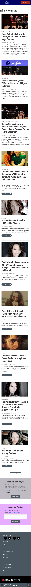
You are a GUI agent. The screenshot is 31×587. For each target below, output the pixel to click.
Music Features (5, 399)
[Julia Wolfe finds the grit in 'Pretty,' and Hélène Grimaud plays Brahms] (15, 21)
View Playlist (15, 496)
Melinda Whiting (5, 42)
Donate (26, 2)
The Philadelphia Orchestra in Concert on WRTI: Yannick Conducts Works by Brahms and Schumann (15, 175)
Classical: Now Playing (15, 482)
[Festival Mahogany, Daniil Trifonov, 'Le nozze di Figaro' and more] (15, 67)
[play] (2, 585)
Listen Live (5, 544)
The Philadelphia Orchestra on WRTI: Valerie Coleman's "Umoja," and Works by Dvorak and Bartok (15, 266)
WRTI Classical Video (8, 551)
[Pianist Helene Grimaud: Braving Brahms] (15, 437)
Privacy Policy (6, 570)
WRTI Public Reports (7, 564)
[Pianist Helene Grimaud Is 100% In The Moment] (15, 207)
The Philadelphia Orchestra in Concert (10, 31)
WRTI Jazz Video (7, 548)
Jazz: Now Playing (15, 507)
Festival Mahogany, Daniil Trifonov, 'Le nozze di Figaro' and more (14, 83)
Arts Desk (4, 218)
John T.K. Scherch (5, 89)
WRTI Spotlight (5, 78)
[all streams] (29, 585)
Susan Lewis (4, 226)
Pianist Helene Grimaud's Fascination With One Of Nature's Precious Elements (14, 314)
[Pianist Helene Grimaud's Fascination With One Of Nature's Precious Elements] (15, 298)
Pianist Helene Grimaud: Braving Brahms (12, 452)
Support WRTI (6, 561)
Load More (15, 474)
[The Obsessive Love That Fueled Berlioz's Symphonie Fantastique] (15, 342)
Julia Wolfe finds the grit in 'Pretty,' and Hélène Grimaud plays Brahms (14, 37)
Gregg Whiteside (5, 183)
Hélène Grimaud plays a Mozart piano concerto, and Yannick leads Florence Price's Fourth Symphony (15, 128)
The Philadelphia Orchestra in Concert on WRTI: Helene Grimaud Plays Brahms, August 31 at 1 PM (15, 406)
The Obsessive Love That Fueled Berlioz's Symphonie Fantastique (14, 358)
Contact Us (5, 557)
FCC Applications (7, 567)
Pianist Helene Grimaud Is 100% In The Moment (13, 221)
